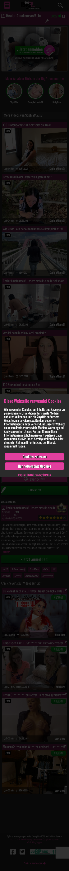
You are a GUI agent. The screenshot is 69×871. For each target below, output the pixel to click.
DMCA (47, 475)
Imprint (22, 475)
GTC (30, 475)
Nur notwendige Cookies (34, 466)
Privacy (38, 475)
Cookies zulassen (35, 456)
